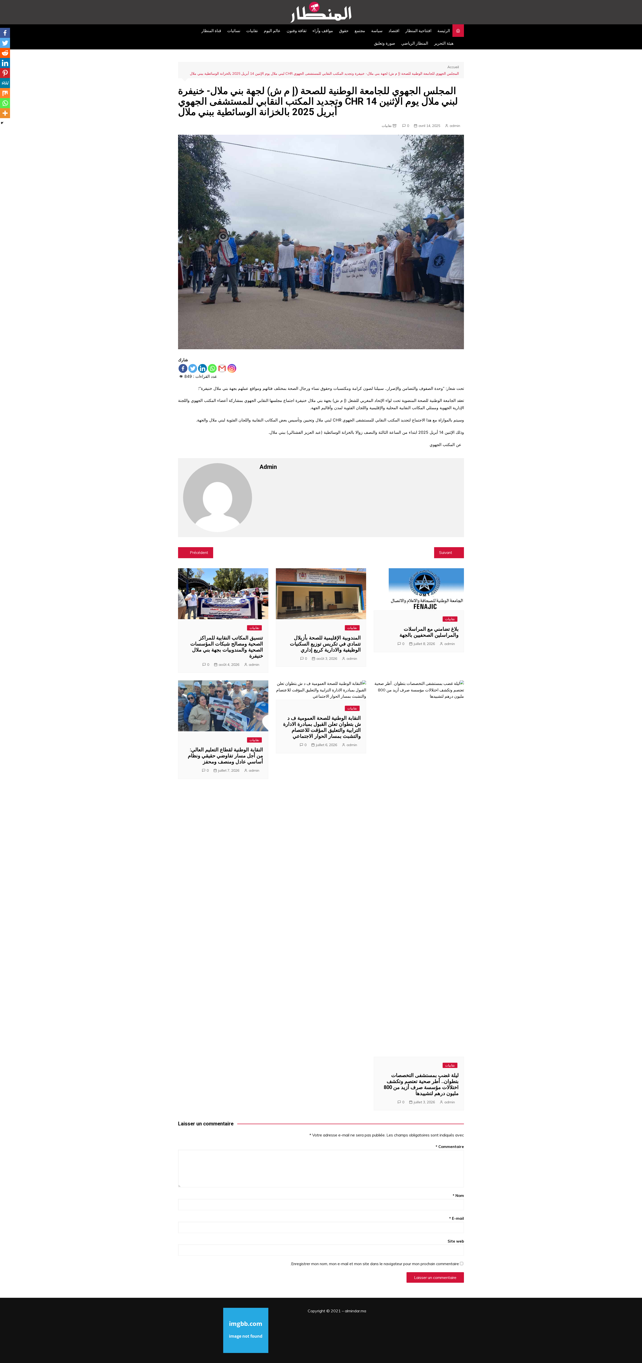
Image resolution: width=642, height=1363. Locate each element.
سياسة (376, 30)
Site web (456, 1241)
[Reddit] (5, 53)
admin (455, 125)
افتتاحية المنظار (418, 30)
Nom (458, 1195)
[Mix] (5, 93)
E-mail (456, 1218)
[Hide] (2, 123)
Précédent (199, 552)
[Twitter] (192, 368)
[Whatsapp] (212, 368)
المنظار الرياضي (414, 43)
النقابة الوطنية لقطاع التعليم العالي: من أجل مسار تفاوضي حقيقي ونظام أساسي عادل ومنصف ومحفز (225, 756)
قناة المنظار (211, 30)
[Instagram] (231, 368)
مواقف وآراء (322, 30)
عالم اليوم (272, 30)
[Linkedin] (202, 368)
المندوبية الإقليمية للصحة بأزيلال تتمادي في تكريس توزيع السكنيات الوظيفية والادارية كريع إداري (325, 644)
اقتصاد (393, 30)
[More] (5, 113)
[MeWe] (5, 83)
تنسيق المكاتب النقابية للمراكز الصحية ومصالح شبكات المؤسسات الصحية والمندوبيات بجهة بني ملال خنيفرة (226, 647)
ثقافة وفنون (296, 30)
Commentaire (450, 1146)
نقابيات (252, 30)
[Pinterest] (5, 73)
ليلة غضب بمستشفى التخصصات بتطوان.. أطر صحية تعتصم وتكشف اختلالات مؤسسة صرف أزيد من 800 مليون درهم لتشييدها (421, 1084)
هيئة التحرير (443, 43)
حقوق (344, 30)
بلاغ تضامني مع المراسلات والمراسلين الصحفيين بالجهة (429, 632)
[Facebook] (183, 368)
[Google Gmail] (222, 368)
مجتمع (360, 30)
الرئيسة (443, 30)
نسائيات (233, 30)
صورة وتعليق (384, 43)
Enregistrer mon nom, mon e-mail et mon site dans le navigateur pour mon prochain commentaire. (374, 1263)
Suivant (445, 552)
